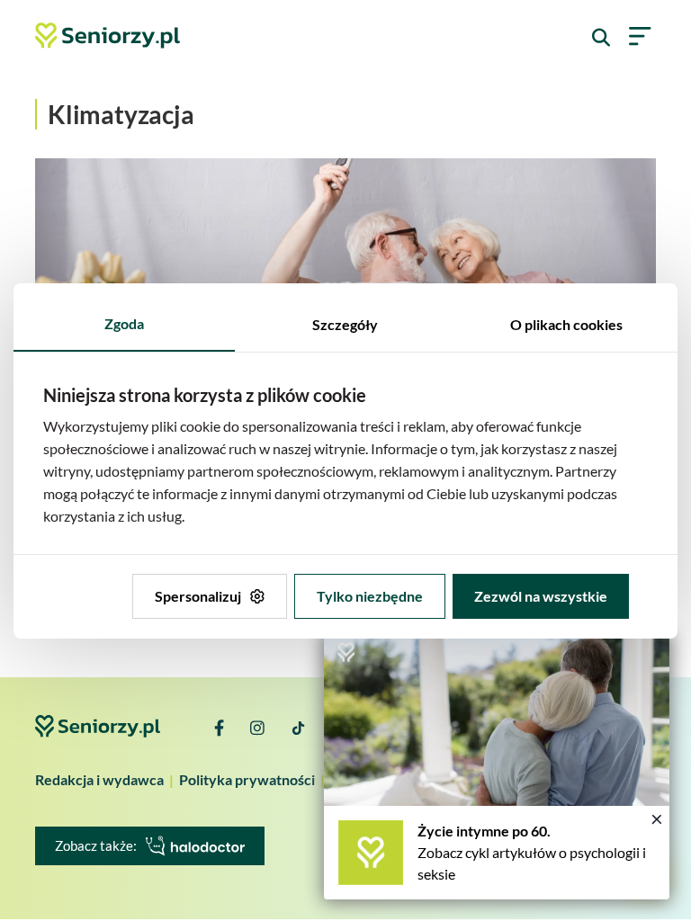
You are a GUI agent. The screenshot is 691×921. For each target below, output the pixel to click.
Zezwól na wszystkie (540, 595)
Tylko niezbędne (370, 595)
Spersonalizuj (198, 595)
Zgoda (124, 323)
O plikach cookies (566, 324)
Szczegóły (345, 324)
